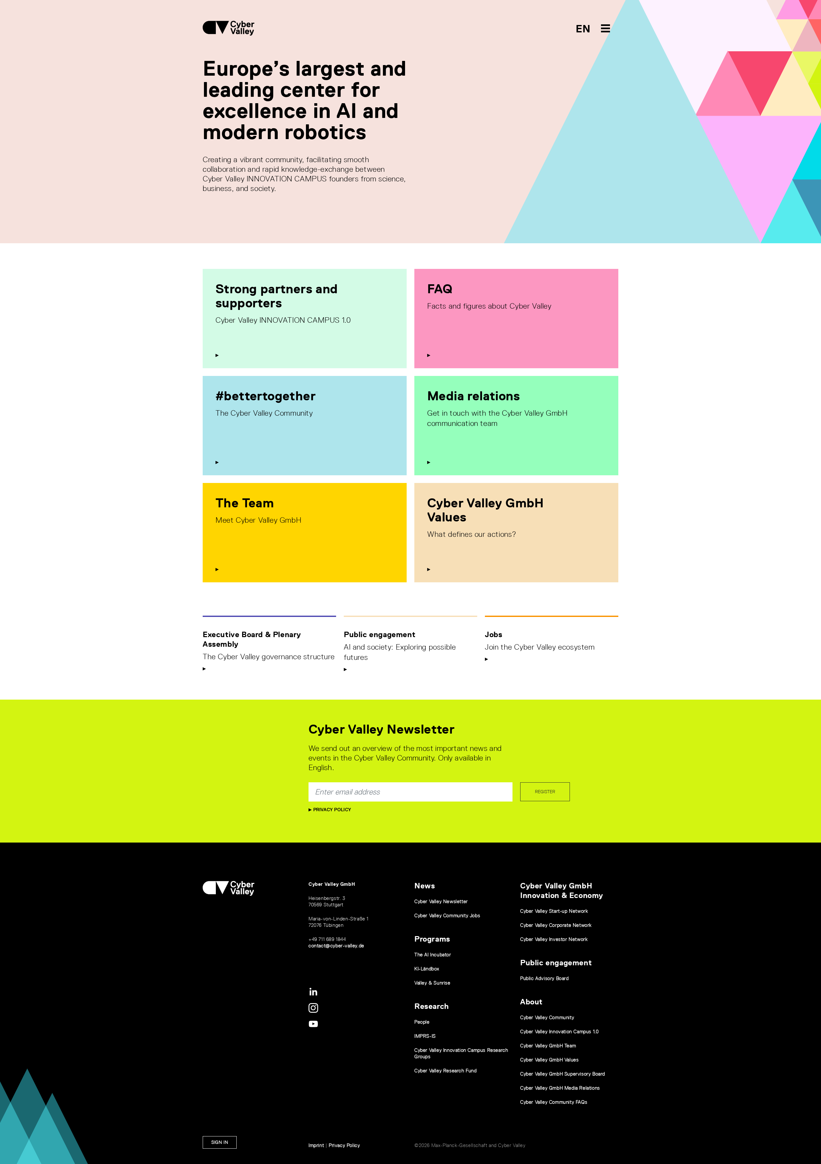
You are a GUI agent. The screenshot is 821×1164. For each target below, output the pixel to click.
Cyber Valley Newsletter (441, 901)
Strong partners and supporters (277, 295)
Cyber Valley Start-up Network (554, 911)
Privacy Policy (331, 809)
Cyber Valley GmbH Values (485, 509)
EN (583, 29)
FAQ (439, 288)
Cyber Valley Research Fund (445, 1070)
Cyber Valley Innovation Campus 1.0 (559, 1031)
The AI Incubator (432, 954)
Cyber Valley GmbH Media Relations (560, 1088)
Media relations (473, 395)
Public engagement (379, 634)
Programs (432, 939)
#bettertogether (266, 395)
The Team (245, 502)
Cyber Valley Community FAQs (553, 1102)
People (422, 1022)
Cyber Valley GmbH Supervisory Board (562, 1074)
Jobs (493, 634)
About (531, 1001)
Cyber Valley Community (547, 1017)
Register (545, 791)
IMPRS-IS (425, 1036)
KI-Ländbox (426, 968)
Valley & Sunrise (432, 982)
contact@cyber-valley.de (336, 945)
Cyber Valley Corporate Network (556, 925)
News (424, 885)
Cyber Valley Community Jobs (447, 915)
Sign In (219, 1142)
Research (431, 1006)
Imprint (316, 1145)
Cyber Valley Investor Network (554, 939)
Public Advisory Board (544, 978)
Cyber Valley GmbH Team (548, 1045)
